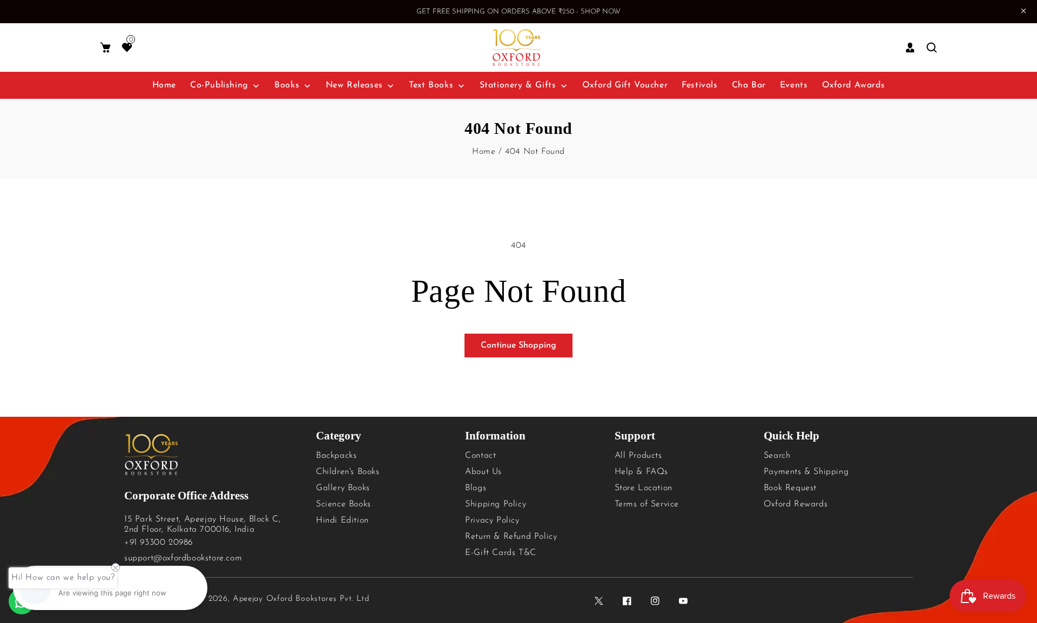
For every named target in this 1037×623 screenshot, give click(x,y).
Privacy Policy (492, 520)
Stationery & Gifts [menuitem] (518, 85)
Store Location (643, 488)
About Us (483, 472)
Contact (480, 455)
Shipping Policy (495, 504)
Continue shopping (518, 345)
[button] (105, 48)
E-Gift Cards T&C (500, 552)
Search (777, 455)
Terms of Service (647, 504)
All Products (638, 455)
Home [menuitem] (164, 85)
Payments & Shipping (806, 472)
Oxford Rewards (795, 504)
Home (483, 151)
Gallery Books (343, 488)
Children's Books (348, 472)
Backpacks (336, 455)
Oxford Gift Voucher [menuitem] (625, 85)
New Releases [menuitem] (354, 85)
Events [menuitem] (794, 85)
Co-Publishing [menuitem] (219, 85)
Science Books (343, 504)
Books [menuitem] (286, 85)
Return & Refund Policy (511, 536)
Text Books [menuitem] (431, 85)
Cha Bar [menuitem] (749, 85)
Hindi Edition (342, 520)
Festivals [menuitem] (699, 85)
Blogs (475, 488)
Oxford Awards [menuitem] (853, 85)
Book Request (790, 488)
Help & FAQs (642, 472)
